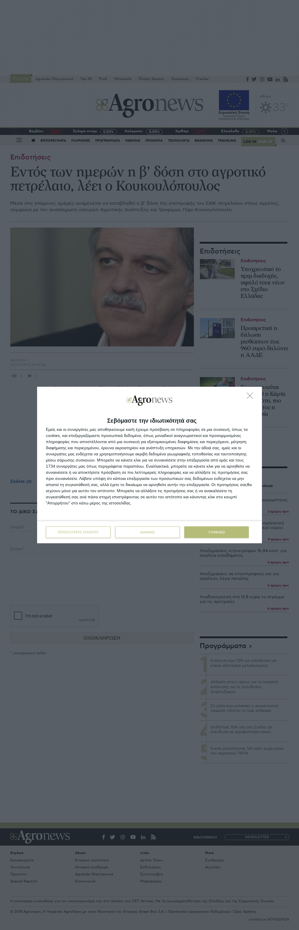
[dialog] (149, 465)
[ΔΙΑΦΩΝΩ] (251, 397)
